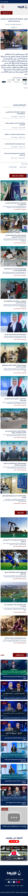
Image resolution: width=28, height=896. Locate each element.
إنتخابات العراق (23, 167)
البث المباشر (5, 13)
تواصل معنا (7, 885)
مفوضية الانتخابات (13, 167)
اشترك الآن (12, 841)
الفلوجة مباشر (12, 885)
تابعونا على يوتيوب (14, 838)
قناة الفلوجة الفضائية (6, 892)
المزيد (2, 655)
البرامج (17, 885)
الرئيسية (21, 885)
